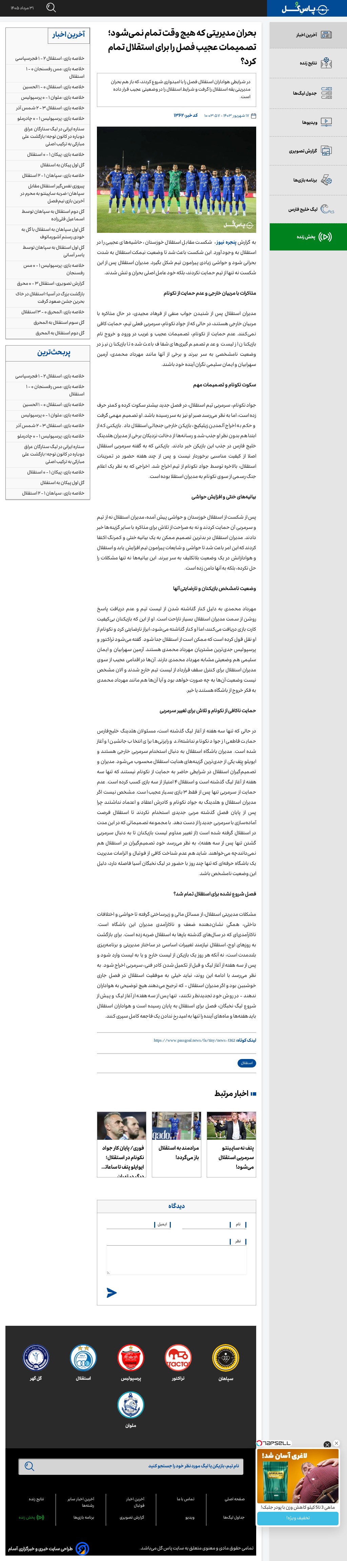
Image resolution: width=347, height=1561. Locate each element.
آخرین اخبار (69, 35)
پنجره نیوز (227, 243)
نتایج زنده (36, 1500)
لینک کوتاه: (246, 1041)
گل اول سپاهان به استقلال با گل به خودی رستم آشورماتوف (52, 233)
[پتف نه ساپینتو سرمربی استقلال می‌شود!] (231, 1125)
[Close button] (336, 1443)
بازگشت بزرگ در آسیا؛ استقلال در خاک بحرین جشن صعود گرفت (50, 298)
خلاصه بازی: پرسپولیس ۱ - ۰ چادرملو (50, 119)
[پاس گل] (305, 8)
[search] (45, 8)
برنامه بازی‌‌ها (84, 1518)
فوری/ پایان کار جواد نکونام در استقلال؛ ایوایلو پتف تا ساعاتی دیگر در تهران (123, 1161)
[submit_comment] (112, 1293)
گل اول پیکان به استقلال (62, 165)
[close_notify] (327, 1446)
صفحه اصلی (235, 1500)
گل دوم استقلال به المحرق (60, 333)
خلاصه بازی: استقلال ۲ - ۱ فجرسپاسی (49, 59)
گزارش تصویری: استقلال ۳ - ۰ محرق (50, 284)
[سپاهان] (225, 1358)
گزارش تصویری (132, 1518)
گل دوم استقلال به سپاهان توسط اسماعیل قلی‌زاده (53, 215)
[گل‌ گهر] (35, 1357)
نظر (238, 1242)
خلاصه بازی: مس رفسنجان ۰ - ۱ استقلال (55, 73)
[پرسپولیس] (130, 1357)
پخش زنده (27, 1518)
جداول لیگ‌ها (234, 1518)
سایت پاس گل (170, 1549)
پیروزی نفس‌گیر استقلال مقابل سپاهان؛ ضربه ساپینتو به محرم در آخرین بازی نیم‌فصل (52, 194)
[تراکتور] (178, 1357)
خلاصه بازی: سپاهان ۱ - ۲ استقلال (53, 176)
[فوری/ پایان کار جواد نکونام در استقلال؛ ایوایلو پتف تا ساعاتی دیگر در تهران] (121, 1125)
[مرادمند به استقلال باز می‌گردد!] (176, 1125)
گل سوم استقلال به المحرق (59, 323)
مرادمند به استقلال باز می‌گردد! (179, 1154)
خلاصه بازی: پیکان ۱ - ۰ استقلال (55, 155)
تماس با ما (186, 1500)
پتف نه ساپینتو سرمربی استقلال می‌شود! (236, 1158)
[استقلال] (83, 1357)
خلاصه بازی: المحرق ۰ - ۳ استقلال (52, 312)
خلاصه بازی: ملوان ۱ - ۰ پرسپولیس (52, 98)
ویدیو (190, 1518)
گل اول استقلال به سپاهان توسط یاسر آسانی (53, 251)
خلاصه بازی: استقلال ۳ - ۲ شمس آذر (50, 108)
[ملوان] (130, 1404)
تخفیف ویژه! (298, 1518)
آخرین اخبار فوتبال (135, 1503)
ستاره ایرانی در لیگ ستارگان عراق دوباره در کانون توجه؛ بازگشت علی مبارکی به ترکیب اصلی (53, 137)
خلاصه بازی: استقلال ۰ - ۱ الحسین (53, 87)
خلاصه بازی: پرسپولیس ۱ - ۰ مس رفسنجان (53, 269)
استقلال (247, 1063)
